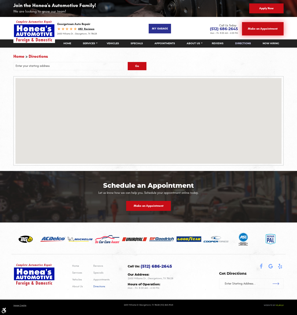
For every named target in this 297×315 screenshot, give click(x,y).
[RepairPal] (270, 239)
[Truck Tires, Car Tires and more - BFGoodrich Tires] (161, 239)
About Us (193, 43)
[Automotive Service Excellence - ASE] (243, 239)
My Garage (160, 28)
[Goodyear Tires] (189, 239)
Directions (243, 43)
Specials (137, 43)
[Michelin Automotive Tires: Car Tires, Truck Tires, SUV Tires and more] (80, 239)
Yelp (280, 266)
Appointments (165, 43)
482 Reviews (86, 28)
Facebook (261, 266)
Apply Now (266, 8)
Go (137, 66)
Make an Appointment (263, 28)
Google (270, 266)
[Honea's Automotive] (34, 31)
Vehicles (113, 43)
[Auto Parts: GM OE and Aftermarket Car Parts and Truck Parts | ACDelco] (52, 239)
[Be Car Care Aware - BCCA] (107, 239)
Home (67, 43)
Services (89, 43)
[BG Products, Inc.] (26, 239)
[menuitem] (67, 43)
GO (278, 284)
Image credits (19, 305)
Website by (273, 305)
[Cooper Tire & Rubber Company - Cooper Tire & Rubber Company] (216, 239)
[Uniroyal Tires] (134, 239)
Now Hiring (271, 43)
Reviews (217, 43)
